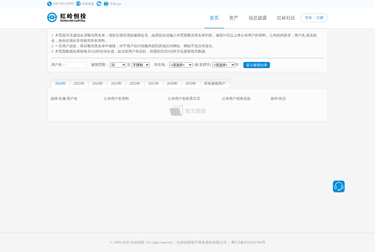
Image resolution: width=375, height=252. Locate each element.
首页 (214, 17)
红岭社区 (286, 17)
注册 (319, 18)
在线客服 (88, 4)
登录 (308, 18)
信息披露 (257, 17)
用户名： (58, 65)
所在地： (161, 65)
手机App (115, 4)
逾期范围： (100, 65)
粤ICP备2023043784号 (248, 242)
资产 (233, 17)
